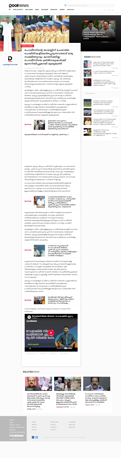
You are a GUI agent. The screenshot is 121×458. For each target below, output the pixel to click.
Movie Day (72, 424)
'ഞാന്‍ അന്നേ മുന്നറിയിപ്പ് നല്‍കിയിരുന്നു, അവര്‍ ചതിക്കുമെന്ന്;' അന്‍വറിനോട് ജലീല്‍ (95, 36)
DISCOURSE (44, 9)
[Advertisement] (51, 156)
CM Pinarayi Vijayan (31, 353)
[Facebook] (102, 10)
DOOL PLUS (70, 9)
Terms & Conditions (17, 427)
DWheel (34, 424)
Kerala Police (53, 353)
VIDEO (37, 9)
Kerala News (43, 353)
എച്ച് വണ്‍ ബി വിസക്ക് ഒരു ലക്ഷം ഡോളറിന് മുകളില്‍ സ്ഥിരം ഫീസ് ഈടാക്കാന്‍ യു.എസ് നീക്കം (103, 64)
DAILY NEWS (29, 9)
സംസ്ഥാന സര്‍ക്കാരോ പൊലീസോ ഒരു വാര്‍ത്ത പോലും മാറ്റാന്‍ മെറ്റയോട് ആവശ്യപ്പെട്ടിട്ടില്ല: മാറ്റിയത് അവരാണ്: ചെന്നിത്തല (96, 398)
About (11, 420)
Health (34, 427)
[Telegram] (110, 10)
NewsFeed (72, 427)
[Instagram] (107, 10)
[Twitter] (104, 10)
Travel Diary (54, 422)
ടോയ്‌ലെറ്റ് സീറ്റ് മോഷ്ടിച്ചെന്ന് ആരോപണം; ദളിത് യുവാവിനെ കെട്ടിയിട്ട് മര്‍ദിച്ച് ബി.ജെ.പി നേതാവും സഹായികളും (61, 300)
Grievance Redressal (17, 432)
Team (11, 422)
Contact (12, 430)
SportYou (53, 427)
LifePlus (53, 424)
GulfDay (53, 429)
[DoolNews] (18, 6)
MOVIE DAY (54, 9)
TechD (34, 422)
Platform (72, 422)
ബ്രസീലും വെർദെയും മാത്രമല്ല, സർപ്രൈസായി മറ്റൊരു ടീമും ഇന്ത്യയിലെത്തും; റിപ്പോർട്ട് (103, 102)
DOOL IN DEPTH (18, 9)
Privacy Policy (15, 425)
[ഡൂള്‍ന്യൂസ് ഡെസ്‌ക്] (10, 59)
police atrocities (64, 353)
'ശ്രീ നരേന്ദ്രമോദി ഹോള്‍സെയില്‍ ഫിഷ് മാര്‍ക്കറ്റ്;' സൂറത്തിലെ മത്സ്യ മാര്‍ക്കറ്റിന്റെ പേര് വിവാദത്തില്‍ (103, 111)
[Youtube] (113, 10)
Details (34, 429)
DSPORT (62, 9)
